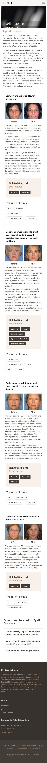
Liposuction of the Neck (19, 339)
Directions (5, 706)
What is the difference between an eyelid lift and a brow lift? (23, 642)
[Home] (3, 3)
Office (4, 700)
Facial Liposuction (17, 334)
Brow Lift (14, 192)
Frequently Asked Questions (15, 720)
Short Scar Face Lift (17, 343)
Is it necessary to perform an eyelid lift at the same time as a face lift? (23, 633)
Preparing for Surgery (11, 725)
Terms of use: (8, 746)
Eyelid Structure (15, 218)
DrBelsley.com (9, 27)
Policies (4, 709)
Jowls (19, 369)
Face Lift (25, 329)
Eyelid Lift (25, 192)
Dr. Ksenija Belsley (10, 670)
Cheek (29, 364)
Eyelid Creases (13, 213)
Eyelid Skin (31, 218)
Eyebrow (19, 208)
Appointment (7, 713)
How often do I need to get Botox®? (23, 651)
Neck (10, 369)
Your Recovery (7, 729)
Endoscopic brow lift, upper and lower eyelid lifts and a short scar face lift (22, 386)
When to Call (7, 732)
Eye (18, 27)
